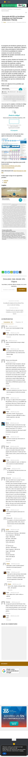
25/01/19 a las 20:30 (16, 469)
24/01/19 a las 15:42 (15, 437)
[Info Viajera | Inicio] (9, 2)
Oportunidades (5, 10)
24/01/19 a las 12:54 (15, 388)
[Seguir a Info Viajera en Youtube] (14, 665)
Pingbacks (19, 322)
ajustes (21, 750)
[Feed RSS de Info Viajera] (26, 665)
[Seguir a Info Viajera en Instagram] (12, 665)
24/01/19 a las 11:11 (13, 340)
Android (6, 180)
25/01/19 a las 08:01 (15, 461)
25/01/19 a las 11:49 (15, 530)
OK (4, 753)
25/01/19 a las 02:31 (14, 447)
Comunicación (17, 9)
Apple (5, 182)
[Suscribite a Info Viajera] (24, 665)
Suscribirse (22, 289)
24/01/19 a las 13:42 (15, 412)
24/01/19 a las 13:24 (15, 398)
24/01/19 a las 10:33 (13, 326)
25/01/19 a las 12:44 (17, 585)
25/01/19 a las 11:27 (15, 510)
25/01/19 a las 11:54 (18, 519)
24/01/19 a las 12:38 (11, 362)
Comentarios (8, 322)
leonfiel (7, 530)
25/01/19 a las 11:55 (15, 565)
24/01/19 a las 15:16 (14, 423)
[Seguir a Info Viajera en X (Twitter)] (17, 665)
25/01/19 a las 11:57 (15, 573)
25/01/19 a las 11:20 (16, 479)
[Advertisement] (14, 34)
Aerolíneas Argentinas (7, 9)
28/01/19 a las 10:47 (16, 603)
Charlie (8, 564)
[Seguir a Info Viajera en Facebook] (19, 665)
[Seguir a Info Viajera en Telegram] (21, 665)
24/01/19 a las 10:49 (15, 333)
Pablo (4, 22)
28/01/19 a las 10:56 (15, 617)
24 (26, 12)
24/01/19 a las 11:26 (15, 349)
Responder (8, 330)
